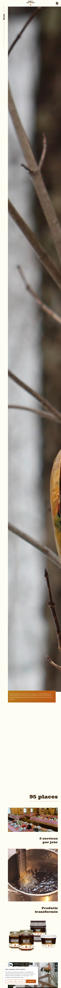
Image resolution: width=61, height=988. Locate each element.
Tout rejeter (20, 981)
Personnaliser (10, 981)
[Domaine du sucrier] (30, 3)
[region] (20, 976)
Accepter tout (31, 981)
